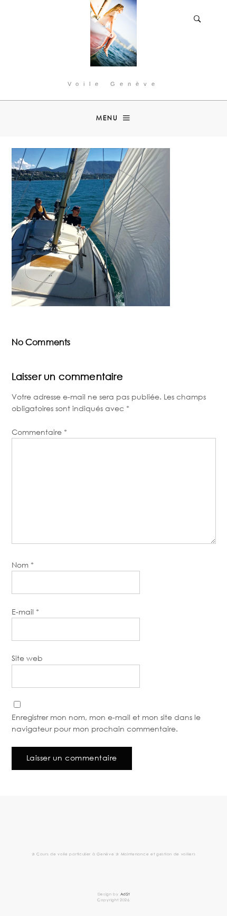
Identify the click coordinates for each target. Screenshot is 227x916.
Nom (23, 564)
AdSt (125, 894)
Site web (27, 658)
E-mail (25, 611)
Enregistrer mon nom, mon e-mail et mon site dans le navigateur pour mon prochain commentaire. (106, 723)
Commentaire (39, 431)
